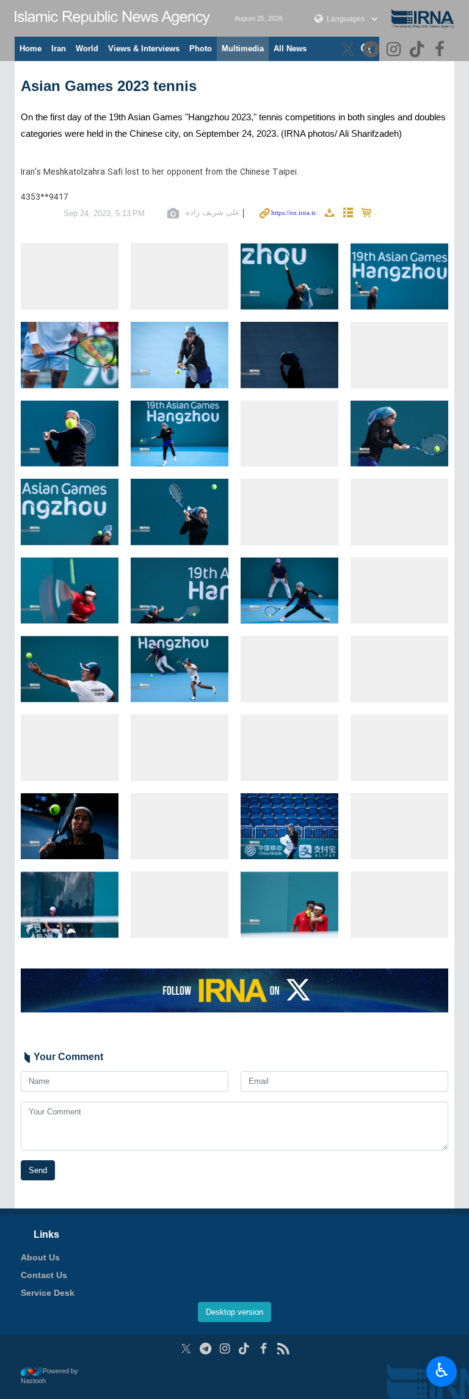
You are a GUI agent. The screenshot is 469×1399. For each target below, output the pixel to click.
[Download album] (329, 213)
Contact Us (44, 1275)
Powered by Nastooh (49, 1376)
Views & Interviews (144, 48)
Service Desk (48, 1293)
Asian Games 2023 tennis (109, 86)
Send (38, 1170)
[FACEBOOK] (441, 50)
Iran (58, 48)
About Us (40, 1257)
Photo (200, 48)
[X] (350, 50)
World (87, 48)
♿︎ (442, 1370)
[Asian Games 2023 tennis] (69, 276)
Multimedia (243, 48)
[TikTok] (419, 50)
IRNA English (112, 18)
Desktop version (234, 1312)
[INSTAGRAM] (395, 50)
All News (290, 48)
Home (31, 48)
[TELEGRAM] (372, 50)
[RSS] (283, 1348)
